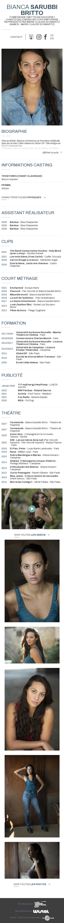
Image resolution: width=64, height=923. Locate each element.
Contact (16, 37)
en (52, 38)
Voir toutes (30, 535)
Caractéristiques (21, 197)
